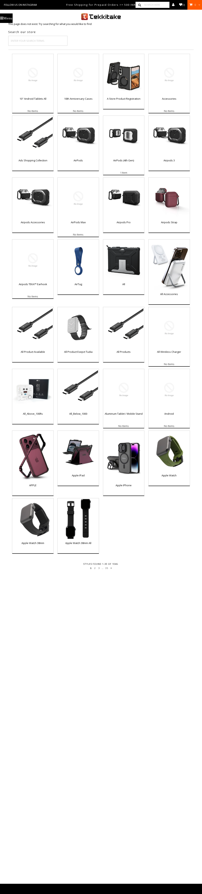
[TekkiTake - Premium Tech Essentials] (101, 16)
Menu (7, 18)
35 (106, 568)
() (183, 5)
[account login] (173, 5)
